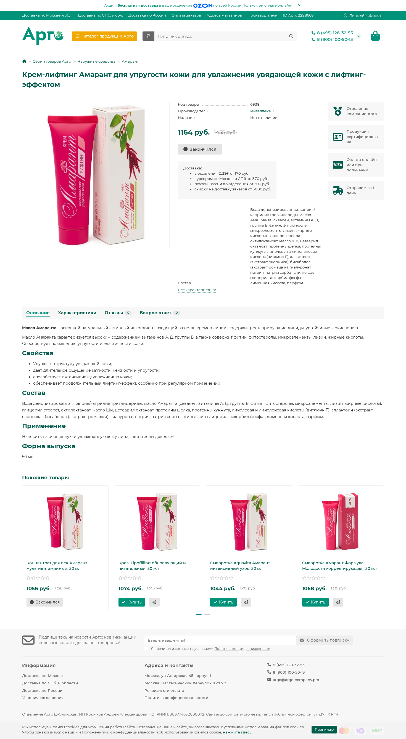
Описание (38, 312)
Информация (39, 665)
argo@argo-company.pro (296, 679)
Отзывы (117, 312)
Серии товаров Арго (52, 61)
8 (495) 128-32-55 (335, 32)
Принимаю (324, 729)
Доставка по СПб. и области (50, 683)
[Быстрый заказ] (154, 602)
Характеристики (77, 312)
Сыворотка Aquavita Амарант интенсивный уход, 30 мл (240, 565)
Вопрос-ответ (159, 312)
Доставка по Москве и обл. (47, 15)
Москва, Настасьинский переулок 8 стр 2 (185, 683)
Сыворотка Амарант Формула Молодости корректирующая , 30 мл (339, 565)
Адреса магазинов (224, 15)
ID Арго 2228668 (298, 15)
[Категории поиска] (148, 36)
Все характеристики (197, 290)
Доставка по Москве (42, 675)
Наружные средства (96, 61)
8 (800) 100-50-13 (335, 39)
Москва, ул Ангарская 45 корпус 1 (177, 675)
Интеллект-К (262, 111)
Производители (262, 15)
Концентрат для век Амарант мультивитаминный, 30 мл (57, 565)
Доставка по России (147, 15)
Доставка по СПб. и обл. (100, 15)
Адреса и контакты (168, 665)
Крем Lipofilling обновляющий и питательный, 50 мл (152, 565)
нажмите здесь (237, 732)
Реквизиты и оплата (164, 690)
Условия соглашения (43, 697)
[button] (22, 547)
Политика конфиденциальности (176, 697)
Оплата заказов (186, 15)
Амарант (130, 61)
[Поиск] (291, 36)
